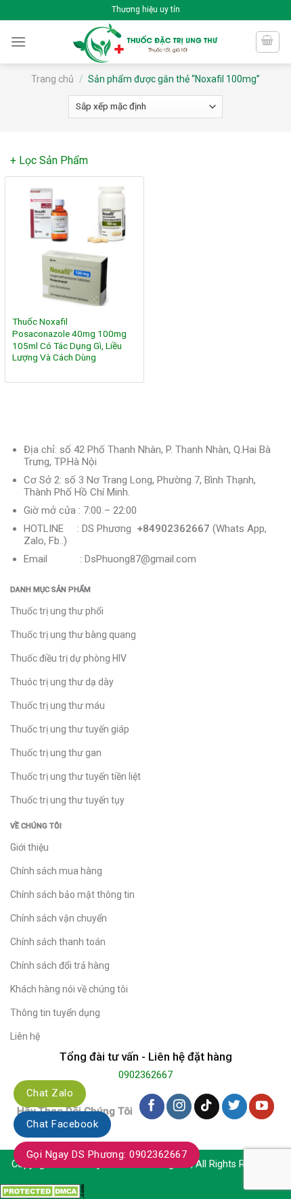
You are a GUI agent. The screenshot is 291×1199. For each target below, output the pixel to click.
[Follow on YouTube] (261, 1106)
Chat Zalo (49, 1093)
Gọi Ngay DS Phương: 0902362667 (106, 1154)
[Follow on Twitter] (234, 1106)
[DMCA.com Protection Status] (42, 1190)
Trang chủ (52, 79)
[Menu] (18, 41)
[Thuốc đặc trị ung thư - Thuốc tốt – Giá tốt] (146, 41)
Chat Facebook (62, 1124)
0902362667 (145, 1075)
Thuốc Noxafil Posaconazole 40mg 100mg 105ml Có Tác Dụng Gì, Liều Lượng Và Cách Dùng (69, 339)
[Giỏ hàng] (268, 42)
